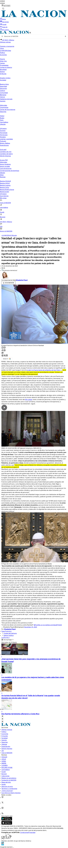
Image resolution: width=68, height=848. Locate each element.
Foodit (4, 24)
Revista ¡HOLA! (5, 183)
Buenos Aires (4, 84)
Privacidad (31, 832)
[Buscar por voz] (65, 36)
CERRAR (2, 1)
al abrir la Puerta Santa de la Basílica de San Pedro (44, 370)
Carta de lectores (5, 168)
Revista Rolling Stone (7, 190)
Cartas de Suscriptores (7, 109)
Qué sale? (3, 150)
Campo (2, 63)
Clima (2, 48)
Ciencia (2, 97)
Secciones (5, 22)
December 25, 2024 (30, 627)
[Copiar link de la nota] (2, 353)
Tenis (1, 120)
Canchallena (4, 122)
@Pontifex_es (38, 625)
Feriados (3, 137)
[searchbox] (33, 36)
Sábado (2, 173)
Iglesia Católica (9, 635)
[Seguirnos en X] (2, 803)
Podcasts (3, 141)
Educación (3, 88)
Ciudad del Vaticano (10, 633)
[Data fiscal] (2, 845)
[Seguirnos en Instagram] (2, 808)
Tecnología (3, 133)
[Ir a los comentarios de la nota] (5, 348)
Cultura (2, 91)
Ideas (2, 175)
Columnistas (4, 107)
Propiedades (4, 65)
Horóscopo (4, 135)
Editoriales (3, 105)
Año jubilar (28, 399)
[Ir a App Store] (6, 824)
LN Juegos (3, 128)
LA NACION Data (5, 51)
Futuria (2, 59)
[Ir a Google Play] (6, 820)
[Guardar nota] (2, 348)
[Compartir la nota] (2, 350)
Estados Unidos (5, 78)
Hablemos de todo (6, 99)
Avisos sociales (5, 166)
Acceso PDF (4, 160)
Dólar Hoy (3, 61)
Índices (2, 72)
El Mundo (13, 235)
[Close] (2, 716)
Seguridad (3, 86)
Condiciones (24, 832)
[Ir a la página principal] (34, 17)
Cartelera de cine (5, 152)
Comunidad (4, 93)
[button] (34, 131)
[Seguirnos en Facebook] (2, 797)
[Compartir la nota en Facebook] (2, 355)
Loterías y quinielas (6, 139)
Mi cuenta (5, 30)
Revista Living (4, 187)
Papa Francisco (6, 631)
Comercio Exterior (6, 67)
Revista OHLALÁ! (5, 181)
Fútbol (2, 116)
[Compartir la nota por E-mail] (7, 355)
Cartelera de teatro (6, 154)
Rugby (2, 118)
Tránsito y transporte (7, 46)
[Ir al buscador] (3, 8)
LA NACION (5, 235)
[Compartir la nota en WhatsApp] (5, 350)
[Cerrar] (30, 33)
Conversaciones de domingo (9, 171)
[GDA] (6, 839)
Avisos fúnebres (5, 164)
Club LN (4, 27)
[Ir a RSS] (2, 814)
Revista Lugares (5, 185)
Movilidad (3, 69)
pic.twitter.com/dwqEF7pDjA (52, 625)
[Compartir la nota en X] (5, 355)
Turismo (2, 131)
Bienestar (3, 95)
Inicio (4, 19)
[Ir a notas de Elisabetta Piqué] (34, 275)
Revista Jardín (4, 192)
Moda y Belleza (5, 143)
